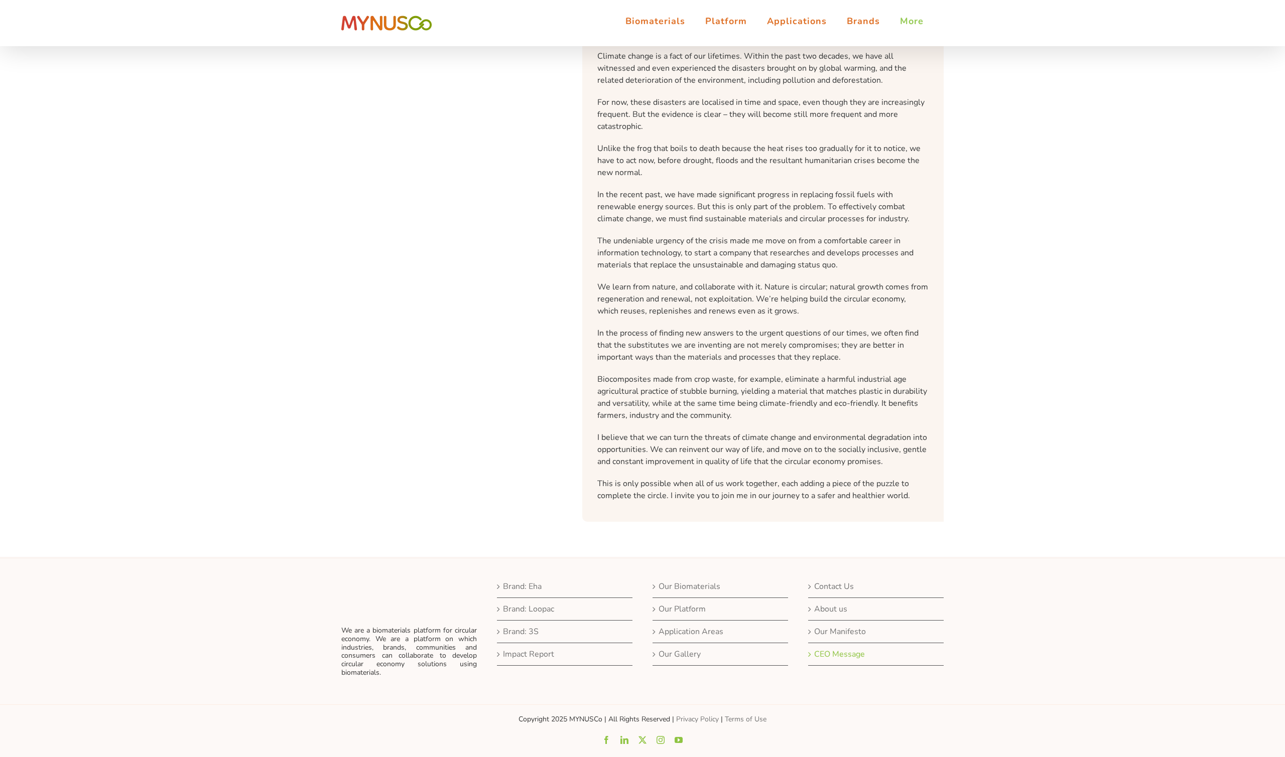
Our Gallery (680, 654)
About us (830, 609)
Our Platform (682, 609)
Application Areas (691, 631)
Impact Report (528, 654)
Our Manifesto (840, 631)
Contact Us (834, 586)
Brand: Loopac (528, 609)
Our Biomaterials (689, 586)
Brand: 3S (521, 631)
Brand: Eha (522, 586)
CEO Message (839, 654)
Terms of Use (745, 719)
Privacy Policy (697, 719)
